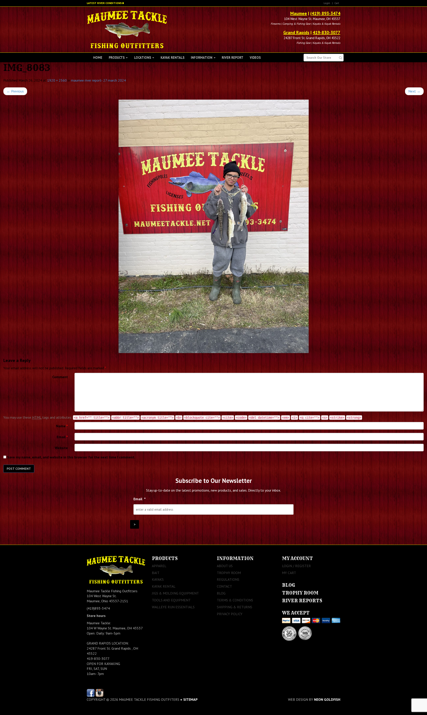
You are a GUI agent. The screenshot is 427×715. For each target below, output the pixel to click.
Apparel (159, 566)
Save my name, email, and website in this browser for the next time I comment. (71, 457)
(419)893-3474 (98, 608)
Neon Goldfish (327, 699)
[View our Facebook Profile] (91, 692)
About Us (225, 566)
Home (97, 57)
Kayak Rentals (172, 57)
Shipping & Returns (234, 607)
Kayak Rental (163, 586)
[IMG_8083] (213, 226)
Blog (221, 593)
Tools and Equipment (171, 600)
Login (327, 3)
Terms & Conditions (235, 600)
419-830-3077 (326, 32)
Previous (15, 91)
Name (62, 426)
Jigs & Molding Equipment (175, 593)
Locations (143, 57)
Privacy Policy (229, 614)
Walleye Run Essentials (173, 607)
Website (61, 448)
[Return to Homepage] (127, 29)
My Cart (289, 572)
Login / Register (296, 566)
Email (62, 437)
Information (202, 57)
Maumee (298, 13)
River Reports (302, 600)
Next (414, 91)
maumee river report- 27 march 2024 (98, 80)
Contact (224, 586)
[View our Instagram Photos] (99, 692)
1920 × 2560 (57, 80)
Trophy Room (229, 572)
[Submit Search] (341, 58)
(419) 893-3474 (325, 13)
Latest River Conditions (104, 3)
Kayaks (158, 579)
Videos (255, 57)
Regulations (228, 579)
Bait (155, 572)
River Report (232, 57)
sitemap (190, 699)
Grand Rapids (296, 32)
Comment (60, 377)
